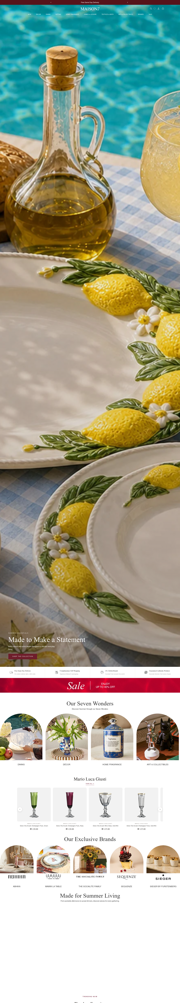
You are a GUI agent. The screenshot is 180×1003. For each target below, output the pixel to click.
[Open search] (151, 8)
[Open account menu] (158, 8)
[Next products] (160, 809)
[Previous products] (20, 809)
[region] (90, 685)
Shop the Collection (22, 656)
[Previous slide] (51, 2)
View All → (90, 783)
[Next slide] (127, 2)
